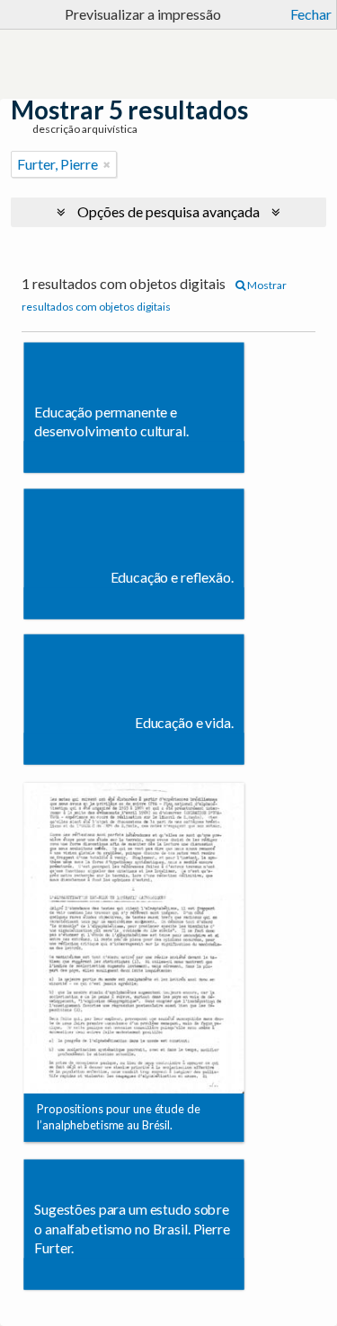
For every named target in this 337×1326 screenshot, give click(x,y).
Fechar (311, 13)
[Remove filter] (107, 164)
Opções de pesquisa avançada (168, 211)
